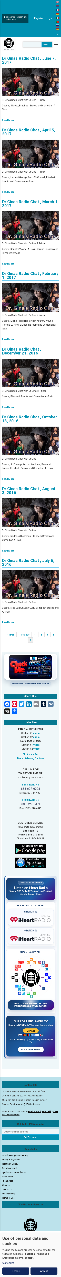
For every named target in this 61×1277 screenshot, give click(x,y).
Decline (16, 1271)
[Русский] (57, 25)
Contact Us (7, 1189)
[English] (57, 2)
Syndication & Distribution (14, 1172)
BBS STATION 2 (30, 800)
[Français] (57, 10)
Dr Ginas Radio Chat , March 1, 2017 (30, 203)
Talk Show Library (10, 1164)
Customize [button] (8, 1263)
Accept (44, 1271)
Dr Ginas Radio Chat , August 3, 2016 (28, 490)
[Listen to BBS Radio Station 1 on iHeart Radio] (31, 919)
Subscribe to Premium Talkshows (16, 18)
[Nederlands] (57, 6)
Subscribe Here (31, 1049)
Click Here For (31, 754)
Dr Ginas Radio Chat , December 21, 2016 (21, 351)
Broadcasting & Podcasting (15, 1155)
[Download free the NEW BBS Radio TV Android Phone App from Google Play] (30, 848)
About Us (6, 1185)
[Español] (57, 29)
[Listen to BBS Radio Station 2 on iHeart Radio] (31, 937)
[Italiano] (57, 17)
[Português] (57, 21)
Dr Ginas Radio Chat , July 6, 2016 (28, 562)
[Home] (9, 44)
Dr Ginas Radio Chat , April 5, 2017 (28, 132)
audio (36, 733)
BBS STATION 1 (30, 784)
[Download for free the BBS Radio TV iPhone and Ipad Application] (30, 862)
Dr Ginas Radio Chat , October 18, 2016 (29, 419)
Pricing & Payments (11, 1159)
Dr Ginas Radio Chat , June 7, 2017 (29, 60)
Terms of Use (8, 1198)
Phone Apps (7, 1181)
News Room (7, 1176)
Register (38, 18)
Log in (49, 18)
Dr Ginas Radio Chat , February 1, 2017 (30, 275)
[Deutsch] (57, 13)
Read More (8, 120)
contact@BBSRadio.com (28, 1104)
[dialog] (30, 1255)
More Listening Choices (30, 758)
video (36, 744)
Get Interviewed (9, 1168)
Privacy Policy (8, 1194)
